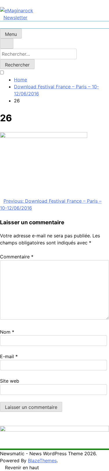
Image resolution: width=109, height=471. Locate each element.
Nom (7, 332)
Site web (9, 381)
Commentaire (16, 257)
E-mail (9, 356)
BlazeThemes (42, 460)
